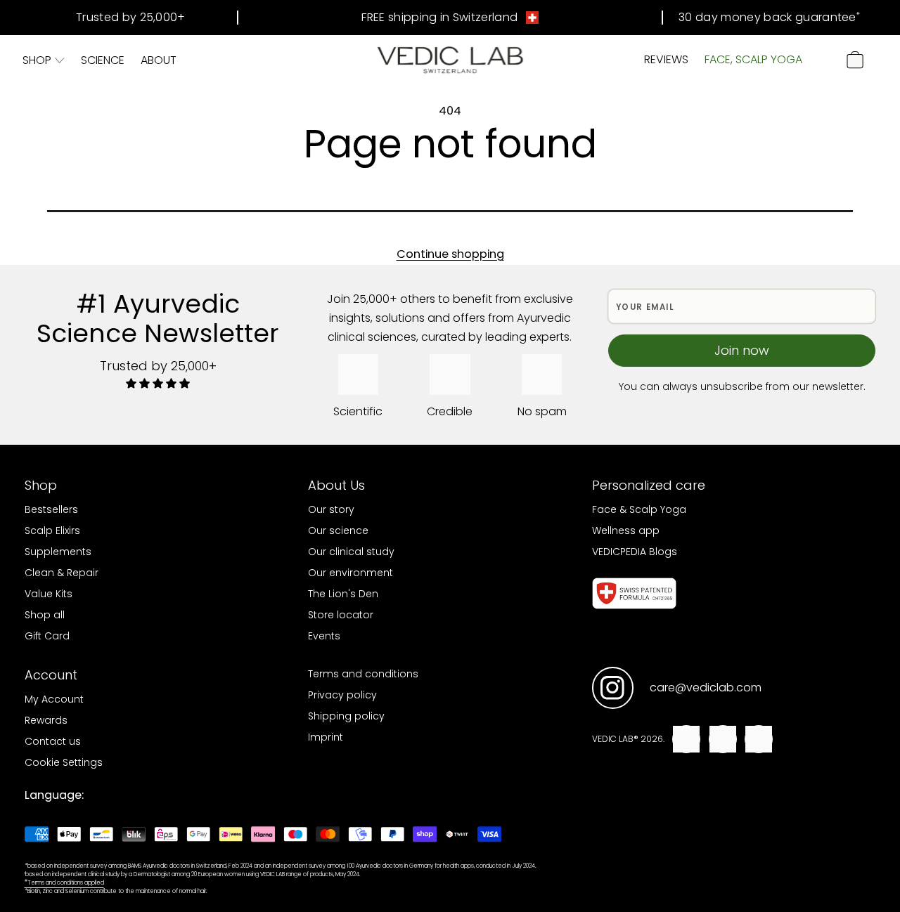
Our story (331, 509)
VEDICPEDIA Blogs (634, 552)
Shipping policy (346, 716)
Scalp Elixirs (52, 530)
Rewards (46, 720)
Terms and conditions (363, 674)
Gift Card (47, 636)
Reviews (666, 59)
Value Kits (48, 594)
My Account (54, 699)
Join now (741, 350)
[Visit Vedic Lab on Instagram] (612, 688)
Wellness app (626, 530)
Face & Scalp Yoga (639, 509)
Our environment (350, 573)
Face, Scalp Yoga (753, 59)
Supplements (58, 552)
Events (324, 636)
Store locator (340, 615)
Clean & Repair (61, 573)
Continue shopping (450, 254)
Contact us (53, 741)
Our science (338, 530)
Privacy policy (342, 695)
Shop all (45, 615)
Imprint (325, 737)
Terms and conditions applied (64, 883)
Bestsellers (51, 509)
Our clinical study (351, 552)
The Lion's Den (343, 594)
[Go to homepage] (450, 60)
